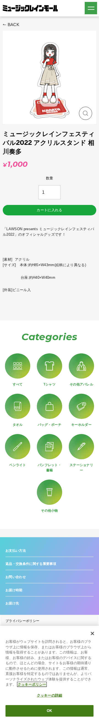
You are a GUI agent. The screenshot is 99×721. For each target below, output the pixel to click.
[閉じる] (92, 633)
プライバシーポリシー (22, 621)
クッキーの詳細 (49, 695)
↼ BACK (11, 24)
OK (49, 711)
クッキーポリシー (32, 684)
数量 (49, 178)
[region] (49, 673)
